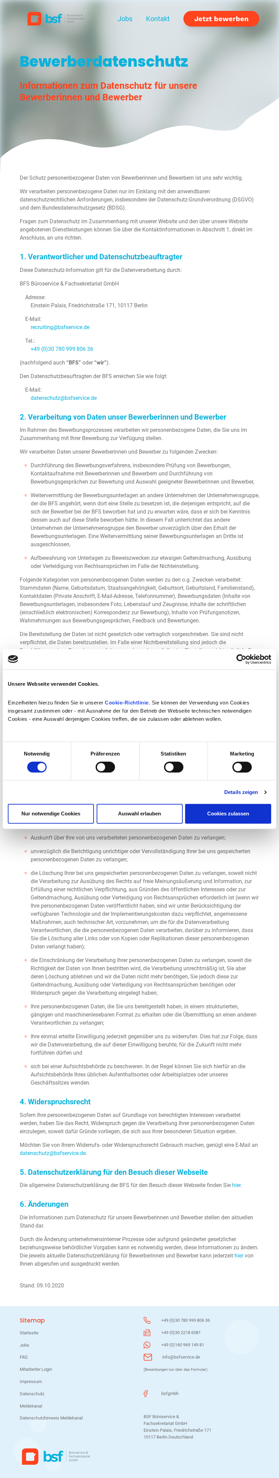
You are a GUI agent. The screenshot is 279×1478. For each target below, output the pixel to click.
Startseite (29, 1332)
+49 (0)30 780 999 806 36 (62, 349)
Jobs (125, 19)
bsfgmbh (170, 1393)
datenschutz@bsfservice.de (64, 398)
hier (236, 1185)
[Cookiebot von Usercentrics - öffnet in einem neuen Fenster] (241, 659)
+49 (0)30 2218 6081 (181, 1332)
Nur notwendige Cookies (50, 813)
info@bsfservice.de (181, 1357)
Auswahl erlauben (139, 813)
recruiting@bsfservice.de (60, 327)
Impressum (31, 1381)
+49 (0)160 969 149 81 (182, 1344)
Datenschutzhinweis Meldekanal (51, 1417)
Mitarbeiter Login (36, 1369)
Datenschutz (32, 1393)
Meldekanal (31, 1406)
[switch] (105, 767)
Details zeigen (241, 792)
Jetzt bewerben (221, 19)
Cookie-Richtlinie (127, 702)
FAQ (24, 1357)
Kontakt (158, 19)
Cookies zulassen (228, 813)
